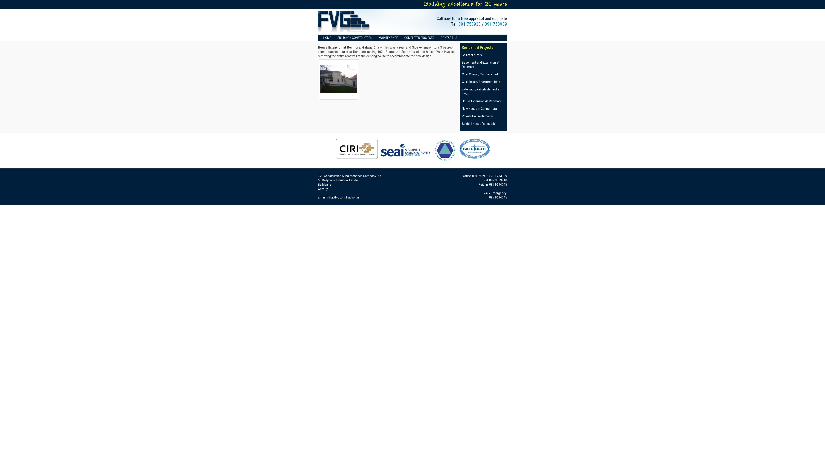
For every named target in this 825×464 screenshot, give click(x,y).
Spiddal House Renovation (479, 123)
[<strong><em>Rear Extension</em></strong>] (339, 79)
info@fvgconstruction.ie (343, 197)
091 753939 (496, 24)
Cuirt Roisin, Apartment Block (481, 82)
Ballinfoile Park (472, 55)
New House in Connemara (479, 108)
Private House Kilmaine (477, 116)
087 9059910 (498, 180)
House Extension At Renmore (482, 101)
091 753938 (469, 24)
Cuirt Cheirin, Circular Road (480, 74)
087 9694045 (498, 184)
